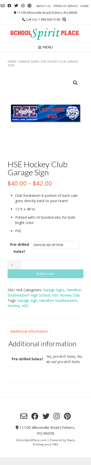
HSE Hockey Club (66, 295)
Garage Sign (27, 300)
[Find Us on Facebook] (9, 5)
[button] (75, 82)
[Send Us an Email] (3, 5)
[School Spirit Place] (45, 33)
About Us (43, 6)
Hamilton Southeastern (58, 300)
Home (84, 6)
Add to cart (46, 273)
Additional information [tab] (29, 331)
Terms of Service (65, 6)
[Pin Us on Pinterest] (29, 5)
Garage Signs (28, 61)
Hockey (14, 305)
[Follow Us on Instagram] (23, 5)
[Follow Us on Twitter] (16, 5)
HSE (25, 305)
